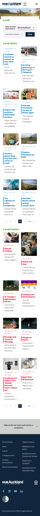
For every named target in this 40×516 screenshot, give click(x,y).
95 (29, 406)
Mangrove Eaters (27, 338)
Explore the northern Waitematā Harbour (9, 113)
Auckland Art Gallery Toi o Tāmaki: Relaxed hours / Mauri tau (10, 384)
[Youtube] (15, 491)
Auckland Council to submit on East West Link (9, 59)
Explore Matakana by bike (28, 154)
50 (20, 406)
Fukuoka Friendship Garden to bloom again (28, 109)
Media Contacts (28, 442)
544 (29, 221)
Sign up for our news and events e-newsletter (18, 426)
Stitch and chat (27, 263)
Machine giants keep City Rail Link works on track (10, 158)
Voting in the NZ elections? (28, 295)
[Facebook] (3, 491)
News (4, 446)
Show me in (10, 28)
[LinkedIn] (21, 491)
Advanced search (12, 34)
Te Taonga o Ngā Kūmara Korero (10, 299)
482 (20, 221)
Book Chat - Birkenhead (27, 378)
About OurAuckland (10, 467)
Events (4, 451)
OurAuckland (7, 442)
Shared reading (8, 249)
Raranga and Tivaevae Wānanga (10, 339)
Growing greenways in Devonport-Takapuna (28, 68)
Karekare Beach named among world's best (28, 202)
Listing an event (8, 455)
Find (30, 34)
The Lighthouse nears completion (9, 202)
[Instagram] (9, 491)
